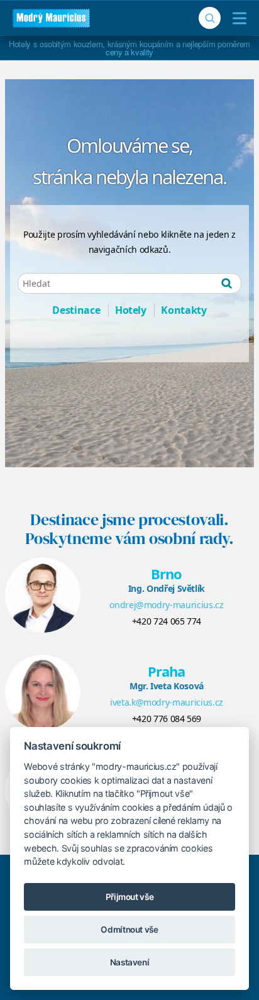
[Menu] (236, 18)
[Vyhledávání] (210, 18)
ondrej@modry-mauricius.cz (166, 605)
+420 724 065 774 (166, 621)
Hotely (130, 310)
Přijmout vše (130, 897)
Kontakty (183, 310)
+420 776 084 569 (166, 719)
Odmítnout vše (129, 930)
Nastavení (130, 962)
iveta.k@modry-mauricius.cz (166, 702)
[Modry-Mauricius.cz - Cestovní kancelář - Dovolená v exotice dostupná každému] (51, 18)
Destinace (76, 310)
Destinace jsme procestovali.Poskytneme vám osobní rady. (129, 529)
